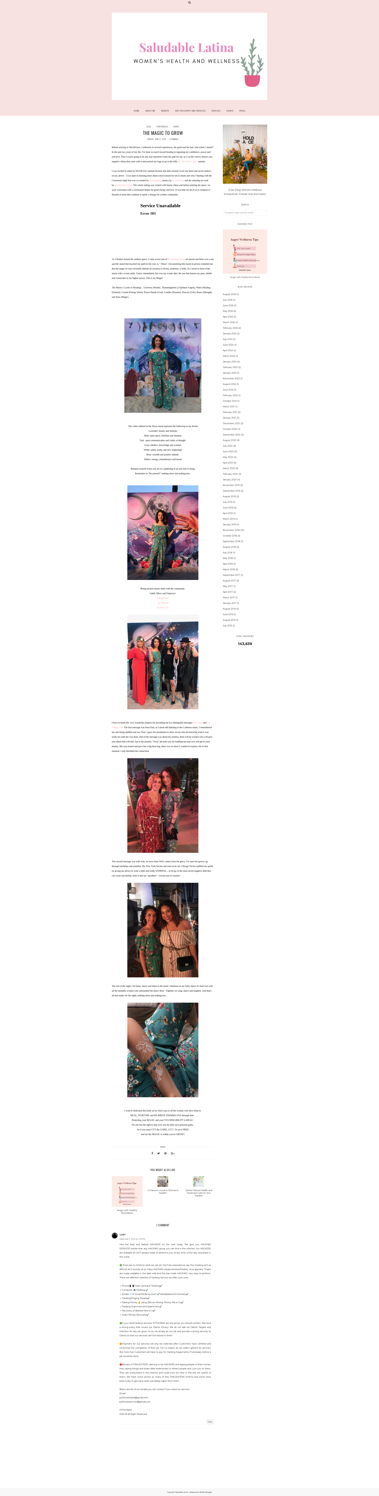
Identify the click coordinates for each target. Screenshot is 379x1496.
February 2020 (230, 474)
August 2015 (229, 620)
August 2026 (229, 294)
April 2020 (228, 462)
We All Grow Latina (187, 161)
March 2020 (229, 468)
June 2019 (228, 507)
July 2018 (227, 552)
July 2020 (228, 446)
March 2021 (229, 406)
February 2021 (230, 412)
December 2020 (231, 423)
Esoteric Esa (163, 607)
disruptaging (155, 180)
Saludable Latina (182, 1492)
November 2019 (231, 485)
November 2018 (231, 530)
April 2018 (228, 564)
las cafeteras (177, 180)
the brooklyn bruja (123, 185)
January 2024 (230, 361)
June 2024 (228, 344)
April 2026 (228, 316)
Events (176, 126)
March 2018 (229, 569)
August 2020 (229, 440)
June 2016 (228, 614)
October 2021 (230, 401)
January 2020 (230, 479)
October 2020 (230, 429)
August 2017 (229, 580)
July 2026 (227, 300)
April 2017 (228, 592)
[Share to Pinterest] (167, 1153)
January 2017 (229, 603)
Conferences (162, 126)
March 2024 (229, 356)
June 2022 (228, 389)
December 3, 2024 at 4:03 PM (132, 1239)
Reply (210, 1422)
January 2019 (229, 524)
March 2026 (229, 322)
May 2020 (228, 457)
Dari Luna (198, 722)
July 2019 (227, 502)
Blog (149, 126)
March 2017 (229, 597)
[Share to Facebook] (154, 1153)
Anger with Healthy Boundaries (245, 277)
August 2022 (229, 384)
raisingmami (163, 598)
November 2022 (231, 378)
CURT (122, 1234)
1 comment (174, 139)
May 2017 (228, 586)
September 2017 (231, 575)
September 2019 (231, 491)
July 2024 (228, 339)
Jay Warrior (163, 603)
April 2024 (228, 350)
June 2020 (228, 451)
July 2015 (227, 625)
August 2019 (229, 496)
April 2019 (228, 513)
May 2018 (228, 558)
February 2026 (230, 328)
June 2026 (228, 305)
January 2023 (229, 373)
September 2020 (232, 434)
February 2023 (230, 367)
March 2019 (229, 519)
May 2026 (228, 311)
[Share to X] (160, 1153)
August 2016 (229, 608)
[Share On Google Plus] (172, 1153)
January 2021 (229, 417)
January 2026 (229, 333)
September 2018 (231, 541)
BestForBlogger (206, 1492)
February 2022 (230, 395)
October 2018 (230, 535)
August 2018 (229, 547)
